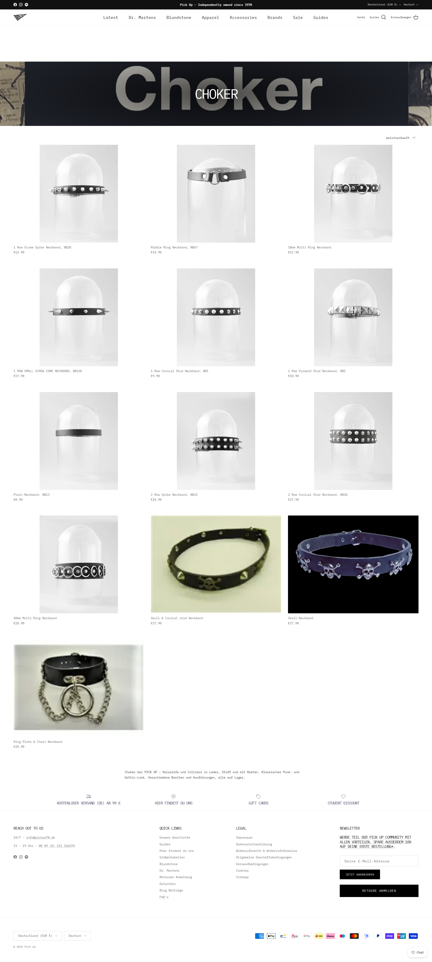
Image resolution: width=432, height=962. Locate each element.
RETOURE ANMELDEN (379, 891)
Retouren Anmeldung (176, 877)
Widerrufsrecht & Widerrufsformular (266, 851)
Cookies (242, 870)
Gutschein (168, 884)
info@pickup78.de (40, 837)
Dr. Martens (142, 17)
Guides (320, 17)
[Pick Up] (20, 17)
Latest (110, 17)
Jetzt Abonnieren (360, 874)
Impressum (244, 837)
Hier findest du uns (177, 851)
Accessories (243, 17)
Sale (298, 17)
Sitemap (242, 877)
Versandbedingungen (252, 864)
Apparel (210, 17)
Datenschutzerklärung (254, 844)
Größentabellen (172, 857)
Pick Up (30, 946)
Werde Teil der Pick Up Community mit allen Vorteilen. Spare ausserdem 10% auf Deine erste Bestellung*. (375, 842)
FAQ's (164, 897)
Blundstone (178, 17)
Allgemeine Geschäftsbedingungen (264, 857)
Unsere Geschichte (175, 837)
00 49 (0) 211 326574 (57, 846)
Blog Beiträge (171, 890)
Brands (275, 17)
